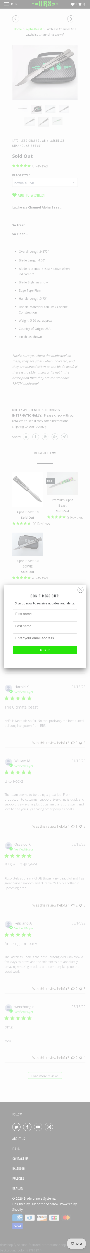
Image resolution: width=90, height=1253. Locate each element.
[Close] (80, 588)
